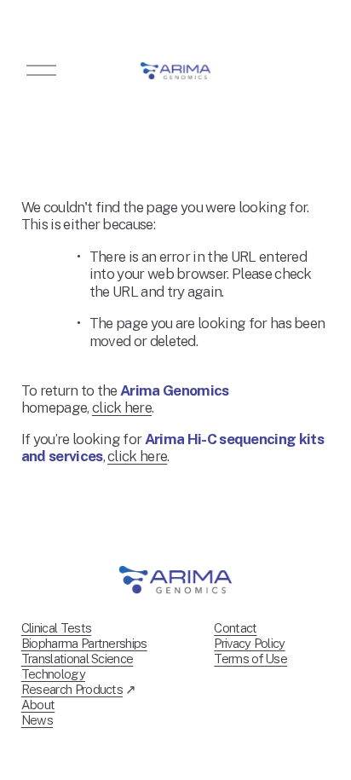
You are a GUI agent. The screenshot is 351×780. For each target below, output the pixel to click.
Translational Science (77, 658)
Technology (53, 674)
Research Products (72, 689)
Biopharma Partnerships (84, 643)
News (37, 720)
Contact (235, 628)
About (38, 704)
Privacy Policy (249, 643)
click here (122, 407)
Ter (223, 658)
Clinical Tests (56, 628)
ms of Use (259, 658)
